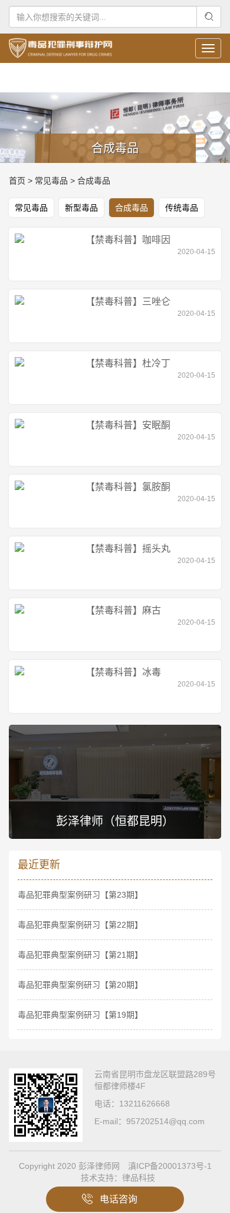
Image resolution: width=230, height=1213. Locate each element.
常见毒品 (51, 180)
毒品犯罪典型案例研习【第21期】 (80, 954)
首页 (17, 180)
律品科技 (138, 1177)
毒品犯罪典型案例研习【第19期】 (80, 1014)
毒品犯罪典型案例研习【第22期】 (80, 924)
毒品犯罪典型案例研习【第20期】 (80, 984)
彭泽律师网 (99, 1166)
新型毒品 (81, 207)
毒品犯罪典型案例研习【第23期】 (80, 894)
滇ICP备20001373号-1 (170, 1166)
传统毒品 (181, 207)
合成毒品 (93, 180)
